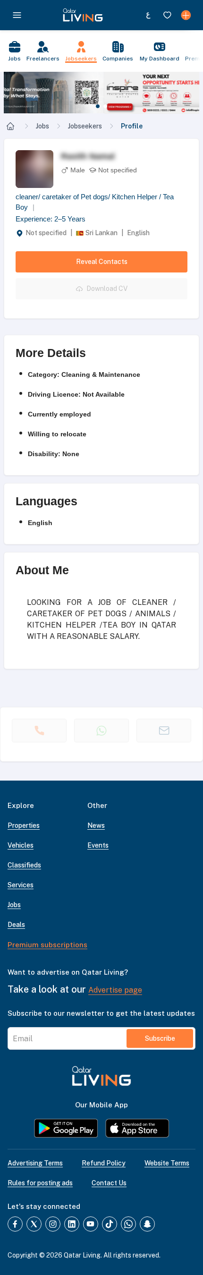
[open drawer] (17, 15)
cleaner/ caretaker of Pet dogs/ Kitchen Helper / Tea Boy (95, 202)
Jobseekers (85, 126)
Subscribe (160, 1038)
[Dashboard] (186, 15)
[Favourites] (167, 15)
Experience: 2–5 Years (50, 219)
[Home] (10, 126)
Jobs (42, 126)
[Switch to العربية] (148, 15)
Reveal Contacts (101, 261)
